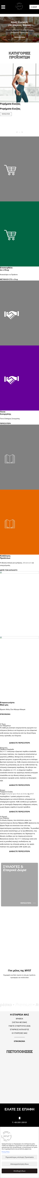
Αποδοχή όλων (19, 1171)
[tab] (5, 39)
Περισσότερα (6, 114)
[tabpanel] (19, 30)
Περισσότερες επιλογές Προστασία (20, 1157)
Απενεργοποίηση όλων (19, 1164)
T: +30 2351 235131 (19, 1122)
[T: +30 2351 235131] (19, 1118)
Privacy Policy (5, 1152)
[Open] (3, 7)
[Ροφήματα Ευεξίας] (19, 83)
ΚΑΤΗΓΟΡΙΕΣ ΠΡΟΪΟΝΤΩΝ (19, 55)
